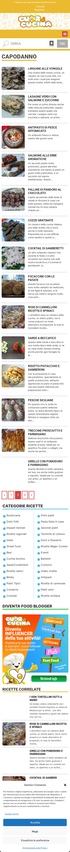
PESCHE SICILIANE (40, 400)
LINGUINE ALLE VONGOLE (45, 68)
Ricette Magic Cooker (54, 546)
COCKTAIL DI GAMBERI (43, 777)
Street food (14, 546)
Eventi (45, 552)
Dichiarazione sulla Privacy (35, 848)
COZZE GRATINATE (40, 220)
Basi (9, 552)
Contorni (46, 564)
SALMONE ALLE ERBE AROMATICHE (42, 157)
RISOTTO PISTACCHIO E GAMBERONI (44, 367)
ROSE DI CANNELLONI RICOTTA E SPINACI (42, 308)
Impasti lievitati (16, 527)
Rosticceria (13, 515)
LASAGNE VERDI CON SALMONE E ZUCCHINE (43, 98)
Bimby (10, 577)
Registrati (39, 9)
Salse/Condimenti (17, 564)
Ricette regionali (17, 534)
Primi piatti (47, 515)
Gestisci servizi (12, 814)
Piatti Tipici (13, 583)
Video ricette (49, 571)
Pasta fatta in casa (52, 521)
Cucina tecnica (16, 558)
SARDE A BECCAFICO (42, 338)
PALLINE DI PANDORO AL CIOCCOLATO (44, 191)
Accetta (35, 822)
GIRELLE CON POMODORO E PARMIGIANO (45, 463)
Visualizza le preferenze (35, 840)
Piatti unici (47, 589)
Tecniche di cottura (53, 534)
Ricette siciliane (50, 595)
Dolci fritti (13, 521)
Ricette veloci (15, 571)
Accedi (40, 6)
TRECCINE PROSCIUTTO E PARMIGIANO (45, 432)
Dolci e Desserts (51, 540)
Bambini (46, 558)
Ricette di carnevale (53, 583)
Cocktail (12, 595)
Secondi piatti (49, 527)
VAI (62, 44)
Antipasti (46, 577)
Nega (35, 831)
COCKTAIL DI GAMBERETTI (45, 248)
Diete (10, 540)
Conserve (12, 589)
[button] (65, 785)
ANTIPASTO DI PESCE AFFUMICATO (42, 129)
